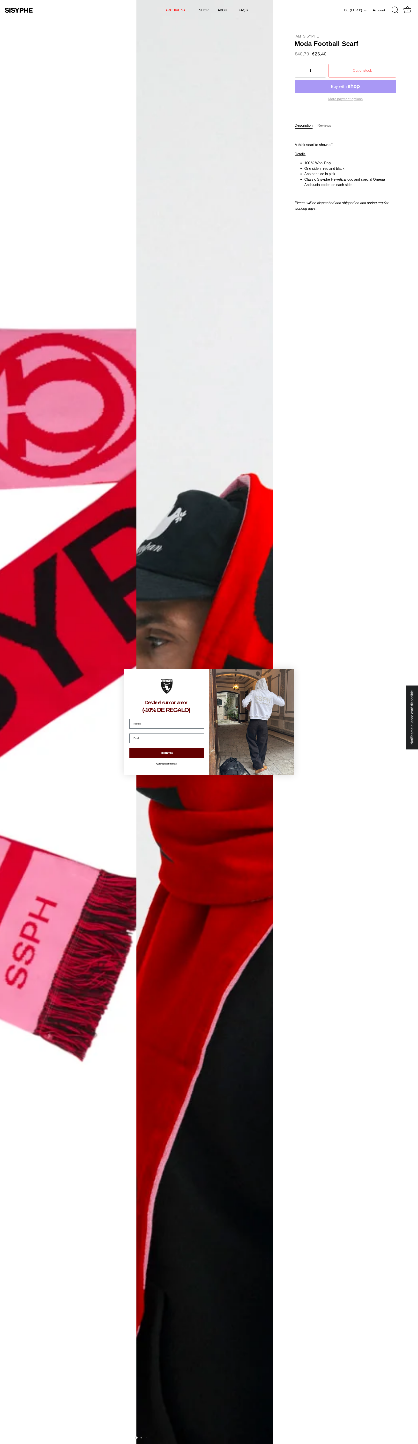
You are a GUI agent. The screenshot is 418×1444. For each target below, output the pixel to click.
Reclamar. (167, 753)
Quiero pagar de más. (166, 764)
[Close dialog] (289, 673)
